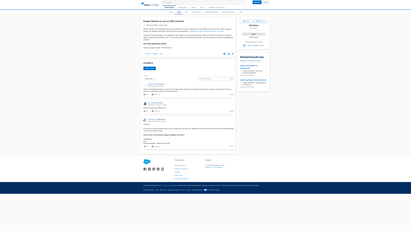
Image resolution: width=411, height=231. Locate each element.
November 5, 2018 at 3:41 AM (157, 121)
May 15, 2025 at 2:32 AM (155, 86)
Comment (157, 94)
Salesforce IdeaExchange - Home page (150, 4)
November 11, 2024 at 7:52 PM (157, 105)
